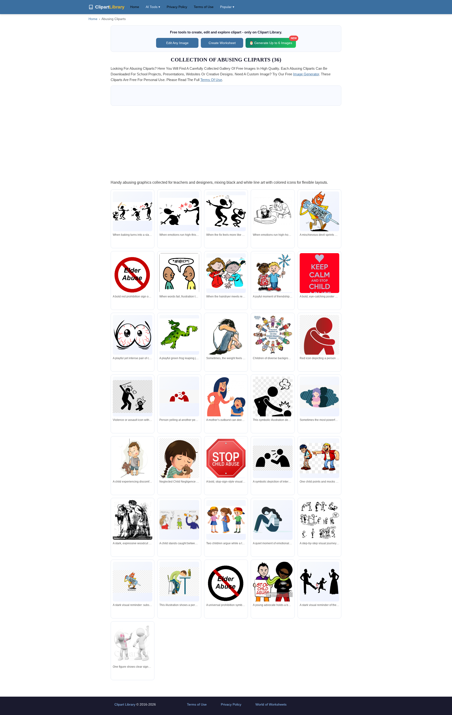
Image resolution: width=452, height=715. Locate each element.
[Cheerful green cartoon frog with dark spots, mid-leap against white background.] (179, 334)
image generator (306, 74)
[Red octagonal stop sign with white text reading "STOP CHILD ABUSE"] (226, 458)
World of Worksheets (271, 704)
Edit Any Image (177, 43)
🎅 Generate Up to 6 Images (272, 41)
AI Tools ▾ (153, 7)
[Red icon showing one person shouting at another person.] (179, 396)
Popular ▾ (227, 7)
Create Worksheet (222, 43)
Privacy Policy (177, 7)
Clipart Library (124, 704)
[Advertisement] (226, 142)
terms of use (211, 80)
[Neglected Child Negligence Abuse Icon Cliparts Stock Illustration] (179, 468)
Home (134, 7)
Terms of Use (204, 7)
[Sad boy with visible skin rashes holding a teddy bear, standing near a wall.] (132, 459)
